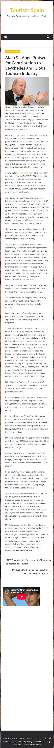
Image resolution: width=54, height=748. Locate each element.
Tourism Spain (27, 10)
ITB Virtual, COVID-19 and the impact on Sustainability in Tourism (29, 572)
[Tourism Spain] (6, 37)
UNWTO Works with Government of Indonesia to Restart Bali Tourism (28, 562)
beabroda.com (22, 173)
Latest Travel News (12, 52)
